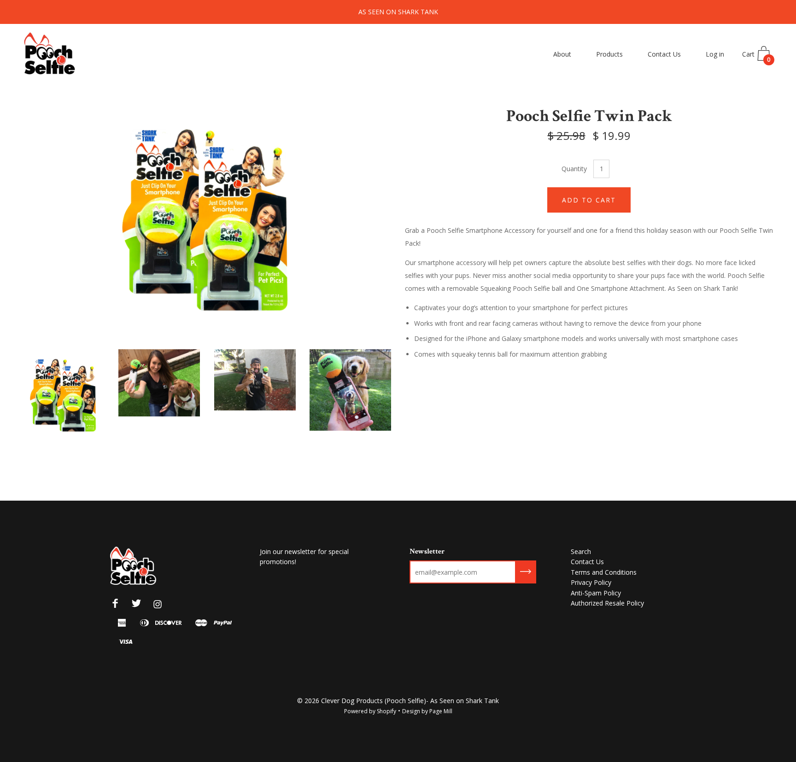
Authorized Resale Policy (607, 603)
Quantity (574, 168)
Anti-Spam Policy (596, 593)
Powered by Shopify (370, 711)
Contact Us (664, 54)
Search (581, 551)
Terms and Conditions (604, 572)
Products (609, 54)
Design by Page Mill (427, 711)
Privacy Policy (591, 582)
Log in (715, 54)
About (562, 54)
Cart (756, 57)
